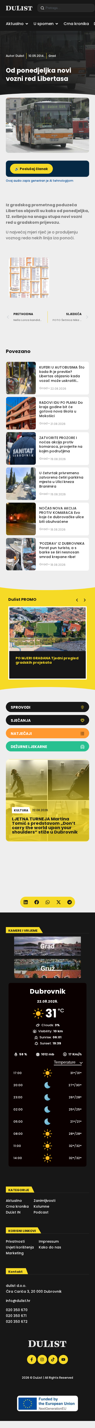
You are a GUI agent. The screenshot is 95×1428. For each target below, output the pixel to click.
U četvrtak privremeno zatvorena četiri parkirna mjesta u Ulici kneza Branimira (61, 480)
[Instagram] (42, 1359)
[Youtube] (63, 1359)
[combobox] (66, 8)
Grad (52, 56)
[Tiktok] (52, 1359)
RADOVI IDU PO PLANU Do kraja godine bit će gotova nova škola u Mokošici (61, 409)
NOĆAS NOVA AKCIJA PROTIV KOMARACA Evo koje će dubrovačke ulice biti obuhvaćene (61, 515)
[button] (77, 600)
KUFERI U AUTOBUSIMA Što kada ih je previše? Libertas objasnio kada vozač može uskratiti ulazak (62, 376)
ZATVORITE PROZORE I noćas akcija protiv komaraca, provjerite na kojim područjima (60, 444)
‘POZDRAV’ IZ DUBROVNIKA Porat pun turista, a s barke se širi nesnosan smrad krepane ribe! (62, 550)
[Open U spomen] (57, 24)
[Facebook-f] (31, 1359)
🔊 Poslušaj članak (31, 169)
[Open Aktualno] (27, 24)
